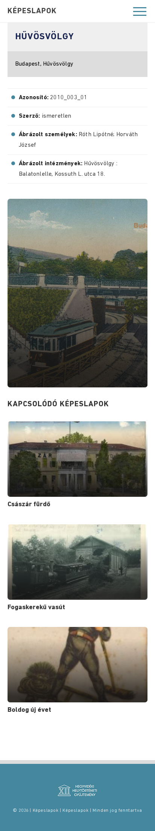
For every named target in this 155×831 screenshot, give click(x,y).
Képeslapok (32, 11)
